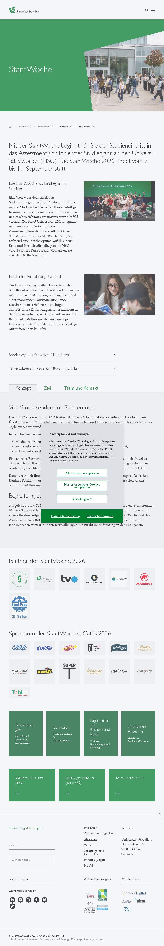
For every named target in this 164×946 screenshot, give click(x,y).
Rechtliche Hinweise (100, 516)
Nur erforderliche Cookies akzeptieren (82, 485)
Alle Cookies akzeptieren (82, 473)
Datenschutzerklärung (65, 516)
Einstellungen (81, 499)
